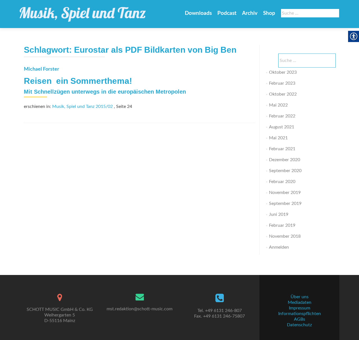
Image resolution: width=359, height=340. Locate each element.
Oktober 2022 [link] (283, 94)
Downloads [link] (198, 13)
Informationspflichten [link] (299, 313)
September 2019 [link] (285, 203)
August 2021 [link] (281, 127)
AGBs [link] (299, 319)
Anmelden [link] (279, 247)
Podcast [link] (226, 13)
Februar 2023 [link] (282, 83)
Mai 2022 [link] (278, 105)
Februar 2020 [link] (282, 181)
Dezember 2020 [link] (284, 160)
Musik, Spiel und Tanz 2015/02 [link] (82, 106)
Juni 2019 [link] (278, 214)
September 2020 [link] (285, 170)
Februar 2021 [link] (282, 149)
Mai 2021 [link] (278, 138)
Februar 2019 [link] (282, 225)
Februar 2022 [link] (282, 116)
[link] (83, 11)
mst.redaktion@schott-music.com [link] (139, 309)
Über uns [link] (300, 297)
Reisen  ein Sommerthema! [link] (78, 80)
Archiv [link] (249, 13)
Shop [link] (269, 13)
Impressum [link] (299, 308)
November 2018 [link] (285, 236)
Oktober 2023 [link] (283, 72)
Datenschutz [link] (299, 325)
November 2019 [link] (285, 192)
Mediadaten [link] (299, 302)
